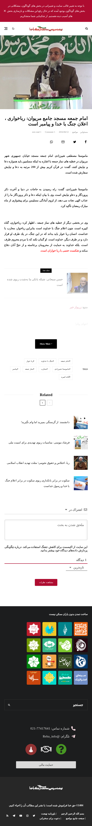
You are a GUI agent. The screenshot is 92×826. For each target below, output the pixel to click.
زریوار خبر (76, 307)
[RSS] (7, 815)
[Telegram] (13, 815)
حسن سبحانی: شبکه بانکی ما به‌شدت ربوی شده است (35, 282)
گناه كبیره (65, 377)
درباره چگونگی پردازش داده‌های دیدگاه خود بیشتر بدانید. (46, 548)
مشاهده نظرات (46, 582)
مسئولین (84, 132)
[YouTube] (20, 815)
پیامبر (14, 369)
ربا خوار (30, 361)
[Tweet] (74, 141)
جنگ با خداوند (47, 361)
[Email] (63, 141)
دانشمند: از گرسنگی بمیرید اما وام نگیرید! (45, 422)
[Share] (86, 141)
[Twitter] (34, 815)
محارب (44, 369)
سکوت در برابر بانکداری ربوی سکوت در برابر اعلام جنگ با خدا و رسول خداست (37, 483)
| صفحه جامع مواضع (75, 818)
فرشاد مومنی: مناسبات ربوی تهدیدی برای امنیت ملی (39, 442)
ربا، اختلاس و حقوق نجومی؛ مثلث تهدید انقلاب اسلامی (38, 462)
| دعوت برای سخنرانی (50, 818)
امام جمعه (65, 361)
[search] (9, 705)
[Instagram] (27, 815)
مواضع (75, 132)
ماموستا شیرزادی (62, 369)
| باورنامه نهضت (48, 813)
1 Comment (50, 132)
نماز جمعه (29, 369)
